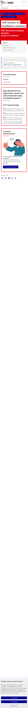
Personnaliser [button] (14, 705)
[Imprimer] (2, 178)
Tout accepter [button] (14, 698)
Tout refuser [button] (14, 701)
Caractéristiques (6, 45)
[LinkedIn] (9, 178)
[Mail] (5, 178)
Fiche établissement (8, 14)
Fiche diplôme (20, 14)
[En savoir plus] (22, 65)
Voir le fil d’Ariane (4, 7)
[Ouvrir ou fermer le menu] (26, 2)
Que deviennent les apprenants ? (9, 47)
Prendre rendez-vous (10, 167)
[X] (12, 178)
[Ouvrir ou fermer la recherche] (23, 2)
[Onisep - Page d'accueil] (10, 2)
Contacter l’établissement (8, 50)
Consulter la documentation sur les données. (11, 123)
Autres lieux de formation (10, 17)
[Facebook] (15, 178)
